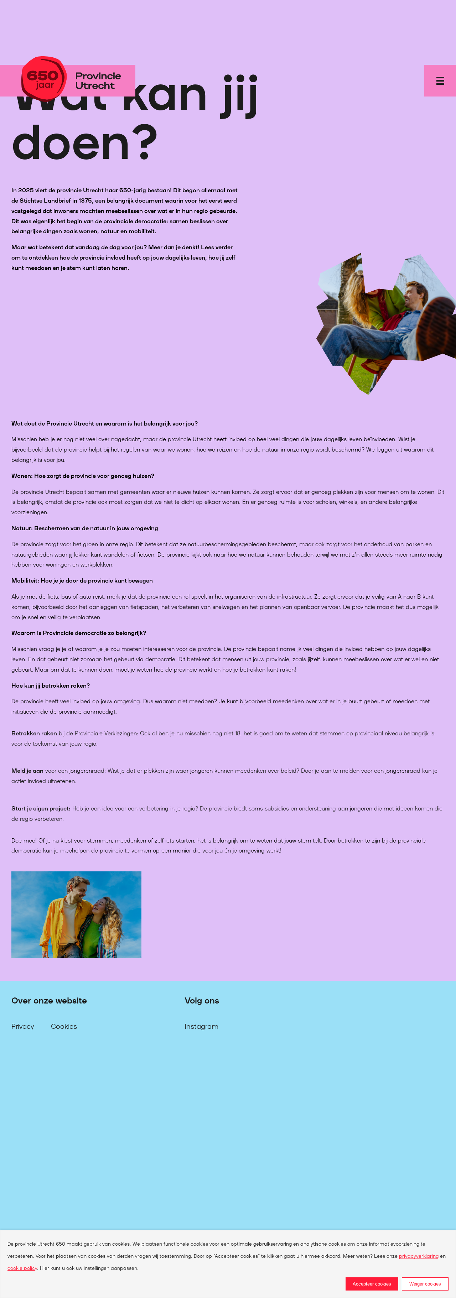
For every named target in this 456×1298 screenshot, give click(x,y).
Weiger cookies (425, 1284)
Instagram (201, 1026)
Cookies (64, 1026)
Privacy (22, 1026)
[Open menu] (440, 81)
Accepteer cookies (372, 1284)
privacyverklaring (419, 1255)
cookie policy (22, 1267)
